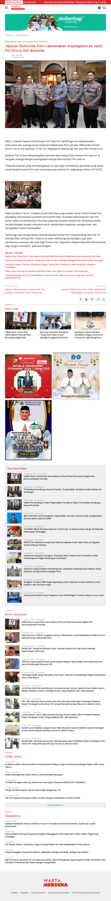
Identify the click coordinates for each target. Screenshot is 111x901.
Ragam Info (32, 41)
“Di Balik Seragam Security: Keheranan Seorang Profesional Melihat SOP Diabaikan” (45, 782)
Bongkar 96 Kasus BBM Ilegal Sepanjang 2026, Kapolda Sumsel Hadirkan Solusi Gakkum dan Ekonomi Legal (62, 583)
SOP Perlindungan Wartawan (86, 892)
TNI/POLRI (43, 41)
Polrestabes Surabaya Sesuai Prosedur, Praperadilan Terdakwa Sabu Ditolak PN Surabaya (62, 490)
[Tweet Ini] (86, 299)
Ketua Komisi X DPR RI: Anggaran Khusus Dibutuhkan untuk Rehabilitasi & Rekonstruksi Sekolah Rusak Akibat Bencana (63, 636)
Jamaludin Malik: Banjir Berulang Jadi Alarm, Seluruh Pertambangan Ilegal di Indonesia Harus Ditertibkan (63, 676)
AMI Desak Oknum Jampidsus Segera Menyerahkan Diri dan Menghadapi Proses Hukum (47, 844)
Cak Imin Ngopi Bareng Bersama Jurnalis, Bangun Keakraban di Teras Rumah (42, 798)
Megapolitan (11, 41)
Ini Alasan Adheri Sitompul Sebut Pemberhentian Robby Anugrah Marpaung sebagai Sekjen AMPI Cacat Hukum (54, 765)
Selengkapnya (54, 805)
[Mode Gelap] (99, 7)
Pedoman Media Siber (58, 892)
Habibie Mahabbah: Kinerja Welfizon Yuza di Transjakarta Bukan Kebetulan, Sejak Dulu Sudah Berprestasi (50, 825)
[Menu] (7, 7)
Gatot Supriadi (16, 55)
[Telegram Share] (98, 299)
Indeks (14, 892)
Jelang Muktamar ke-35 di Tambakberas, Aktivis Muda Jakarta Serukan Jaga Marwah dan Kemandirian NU (49, 276)
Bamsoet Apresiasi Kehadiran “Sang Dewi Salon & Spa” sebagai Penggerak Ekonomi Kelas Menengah (54, 260)
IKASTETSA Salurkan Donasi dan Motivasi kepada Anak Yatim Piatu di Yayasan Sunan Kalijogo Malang (62, 543)
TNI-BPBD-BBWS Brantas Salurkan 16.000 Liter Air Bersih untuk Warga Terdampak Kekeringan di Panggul (63, 530)
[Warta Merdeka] (17, 7)
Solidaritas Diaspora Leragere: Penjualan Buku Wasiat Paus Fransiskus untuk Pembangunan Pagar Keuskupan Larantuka (61, 557)
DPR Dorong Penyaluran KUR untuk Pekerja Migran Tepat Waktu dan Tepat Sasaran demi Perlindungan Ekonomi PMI (62, 663)
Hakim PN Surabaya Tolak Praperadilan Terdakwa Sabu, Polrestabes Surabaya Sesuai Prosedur (62, 504)
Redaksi (24, 892)
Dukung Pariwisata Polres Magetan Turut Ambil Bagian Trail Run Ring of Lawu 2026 (64, 595)
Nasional (22, 41)
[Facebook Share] (80, 299)
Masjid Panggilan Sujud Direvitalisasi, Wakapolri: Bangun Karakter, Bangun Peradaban (46, 852)
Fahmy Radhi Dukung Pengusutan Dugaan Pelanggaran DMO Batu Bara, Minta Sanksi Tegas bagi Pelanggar (52, 835)
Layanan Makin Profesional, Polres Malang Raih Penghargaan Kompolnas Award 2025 (83, 289)
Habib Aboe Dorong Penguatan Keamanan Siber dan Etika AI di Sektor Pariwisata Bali (46, 271)
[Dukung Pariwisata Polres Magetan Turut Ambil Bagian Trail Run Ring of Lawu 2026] (14, 597)
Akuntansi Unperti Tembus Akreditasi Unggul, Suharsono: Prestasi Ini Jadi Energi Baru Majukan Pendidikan (50, 265)
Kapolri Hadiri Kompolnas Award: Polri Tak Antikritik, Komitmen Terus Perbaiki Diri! (25, 289)
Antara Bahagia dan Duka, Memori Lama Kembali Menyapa (34, 774)
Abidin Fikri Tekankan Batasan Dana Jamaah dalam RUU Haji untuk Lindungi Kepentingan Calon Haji (58, 649)
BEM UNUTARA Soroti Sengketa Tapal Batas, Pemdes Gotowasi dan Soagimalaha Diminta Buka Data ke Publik (63, 517)
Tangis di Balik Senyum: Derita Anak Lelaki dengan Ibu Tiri (33, 790)
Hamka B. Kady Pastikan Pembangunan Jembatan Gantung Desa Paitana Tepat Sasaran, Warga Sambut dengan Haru (62, 570)
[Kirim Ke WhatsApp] (104, 299)
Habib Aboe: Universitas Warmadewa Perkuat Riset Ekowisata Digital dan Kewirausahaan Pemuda (52, 256)
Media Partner (38, 892)
